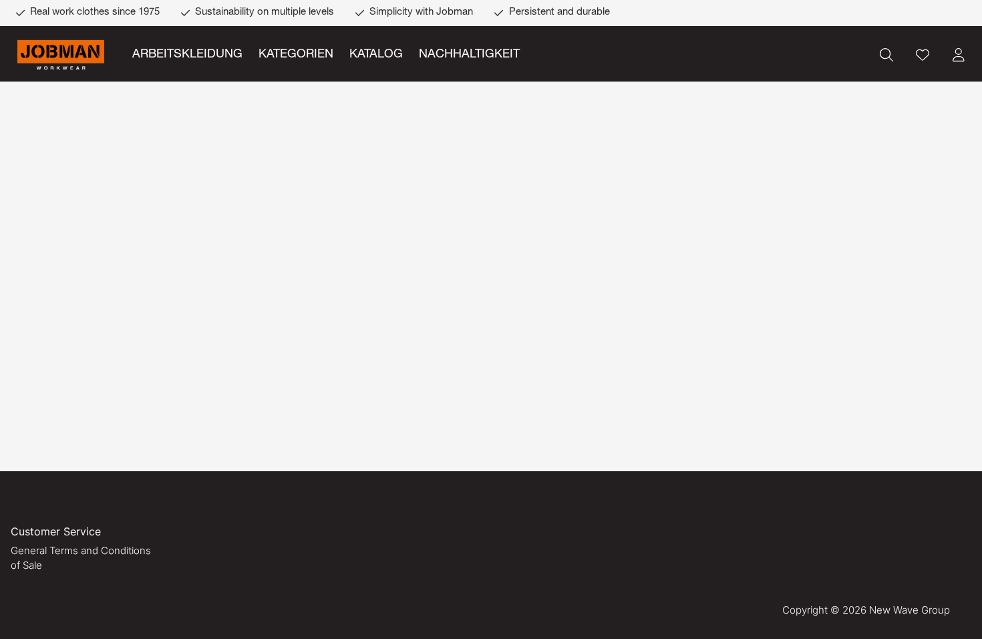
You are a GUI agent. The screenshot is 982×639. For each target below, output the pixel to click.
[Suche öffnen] (886, 55)
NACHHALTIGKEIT (469, 55)
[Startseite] (61, 55)
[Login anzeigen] (958, 55)
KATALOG (376, 55)
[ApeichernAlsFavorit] (922, 55)
